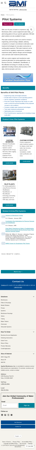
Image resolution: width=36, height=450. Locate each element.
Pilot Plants (9, 184)
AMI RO (3, 362)
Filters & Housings (6, 302)
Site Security (23, 443)
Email (3, 401)
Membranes (4, 300)
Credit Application (5, 348)
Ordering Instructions (6, 337)
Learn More (9, 163)
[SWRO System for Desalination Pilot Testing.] (3, 243)
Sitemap (30, 443)
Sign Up (26, 405)
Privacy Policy (16, 441)
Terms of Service (6, 441)
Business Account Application (9, 335)
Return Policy (4, 343)
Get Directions (18, 422)
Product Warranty (5, 346)
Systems (3, 310)
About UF (3, 359)
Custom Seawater (9, 141)
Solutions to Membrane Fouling (14, 215)
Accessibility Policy (27, 441)
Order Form (4, 340)
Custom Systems (26, 140)
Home (2, 15)
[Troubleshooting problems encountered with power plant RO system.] (3, 234)
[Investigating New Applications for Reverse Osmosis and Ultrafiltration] (3, 223)
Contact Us (18, 426)
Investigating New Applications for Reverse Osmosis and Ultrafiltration (20, 221)
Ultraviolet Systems (6, 326)
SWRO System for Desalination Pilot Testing (18, 243)
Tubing (3, 318)
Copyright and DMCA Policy (11, 443)
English (17, 436)
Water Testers (4, 321)
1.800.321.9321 (23, 9)
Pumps (3, 308)
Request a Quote (8, 24)
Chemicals (4, 324)
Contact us (4, 285)
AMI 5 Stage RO (5, 357)
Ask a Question (19, 24)
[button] (31, 29)
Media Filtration (5, 305)
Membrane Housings (6, 313)
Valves (2, 316)
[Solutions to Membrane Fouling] (3, 216)
